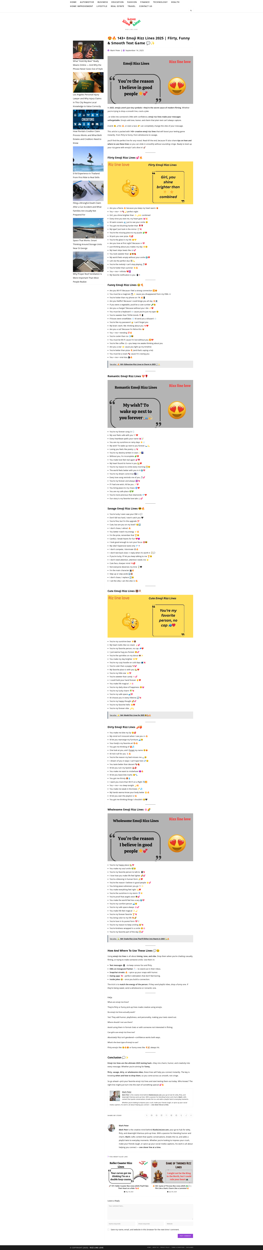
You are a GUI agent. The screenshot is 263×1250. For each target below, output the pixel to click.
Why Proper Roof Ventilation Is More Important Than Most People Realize (87, 278)
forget (132, 750)
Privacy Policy (165, 1247)
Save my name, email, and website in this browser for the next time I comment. (145, 1229)
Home (149, 1247)
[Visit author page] (111, 1127)
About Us (156, 1247)
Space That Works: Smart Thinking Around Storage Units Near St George (87, 244)
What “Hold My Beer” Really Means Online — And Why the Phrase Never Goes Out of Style (88, 65)
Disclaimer (189, 1247)
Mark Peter (115, 50)
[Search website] (191, 10)
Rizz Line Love (96, 1248)
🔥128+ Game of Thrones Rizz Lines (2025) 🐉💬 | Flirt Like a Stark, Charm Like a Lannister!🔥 (172, 1187)
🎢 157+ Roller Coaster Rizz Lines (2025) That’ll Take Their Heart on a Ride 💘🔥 (128, 1187)
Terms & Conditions (178, 1247)
